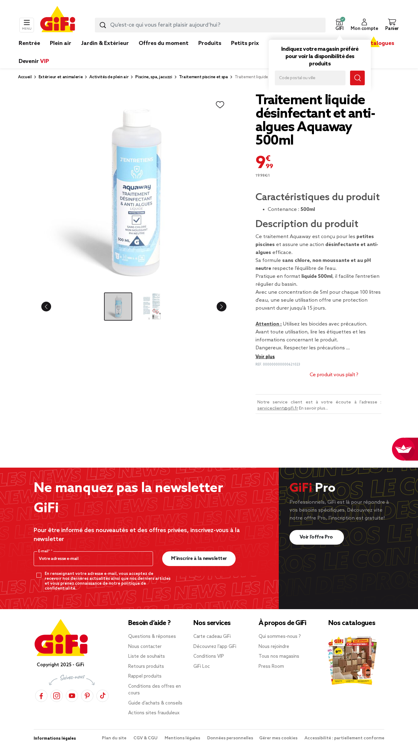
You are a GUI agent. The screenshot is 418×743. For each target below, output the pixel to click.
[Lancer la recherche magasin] (357, 78)
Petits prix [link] (245, 43)
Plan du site (114, 738)
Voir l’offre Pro (317, 537)
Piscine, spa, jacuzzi (153, 77)
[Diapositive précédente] (51, 306)
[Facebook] (41, 695)
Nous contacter (145, 646)
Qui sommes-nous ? (280, 636)
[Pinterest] (87, 695)
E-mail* (44, 551)
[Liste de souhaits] (220, 105)
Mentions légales (183, 738)
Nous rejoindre (274, 646)
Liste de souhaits (146, 656)
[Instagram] (56, 695)
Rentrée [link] (29, 43)
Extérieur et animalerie (61, 77)
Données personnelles (230, 738)
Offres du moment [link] (163, 43)
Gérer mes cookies (278, 738)
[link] (209, 52)
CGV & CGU (146, 738)
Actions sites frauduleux (154, 713)
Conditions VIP (208, 656)
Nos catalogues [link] (373, 43)
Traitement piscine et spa (203, 77)
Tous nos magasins (279, 656)
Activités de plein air (109, 77)
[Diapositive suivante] (216, 306)
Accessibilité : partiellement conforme (344, 738)
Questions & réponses (152, 636)
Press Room (271, 666)
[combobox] (210, 25)
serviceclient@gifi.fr (277, 408)
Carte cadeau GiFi (212, 636)
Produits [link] (209, 43)
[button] (339, 25)
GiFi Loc (201, 666)
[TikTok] (102, 695)
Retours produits (146, 666)
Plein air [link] (60, 43)
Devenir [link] (34, 61)
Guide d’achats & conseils (155, 703)
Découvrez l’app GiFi (214, 646)
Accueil (25, 77)
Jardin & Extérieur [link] (105, 43)
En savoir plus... (313, 408)
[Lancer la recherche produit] (103, 25)
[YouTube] (72, 695)
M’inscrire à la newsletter (199, 558)
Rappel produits (145, 676)
